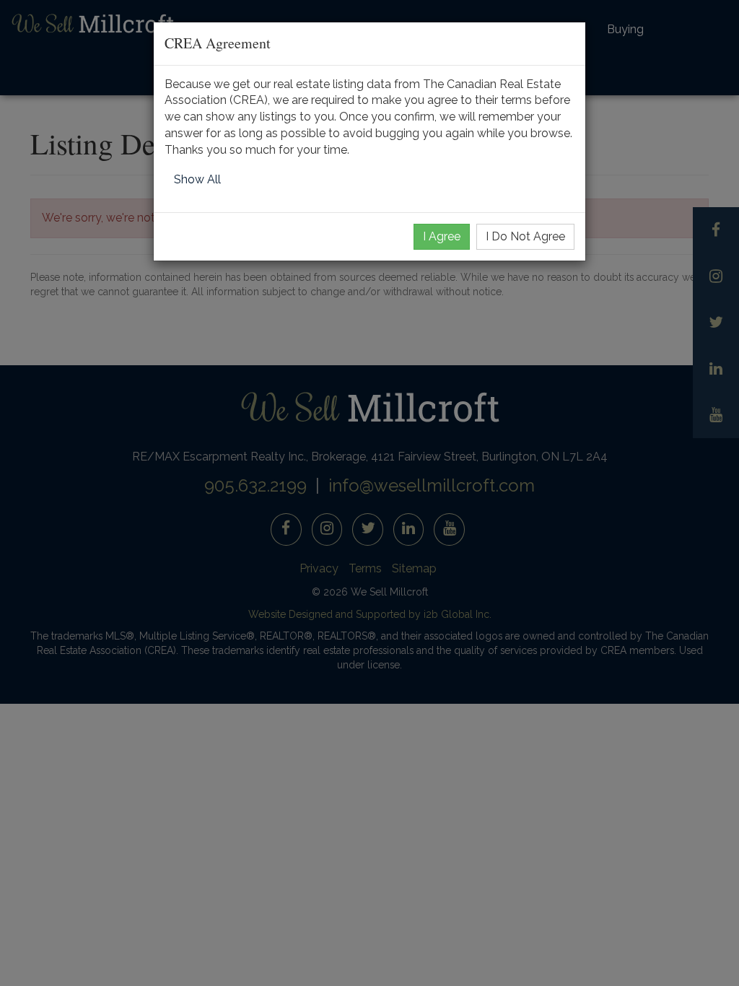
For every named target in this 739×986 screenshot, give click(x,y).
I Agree (441, 236)
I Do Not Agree (525, 236)
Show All (197, 179)
